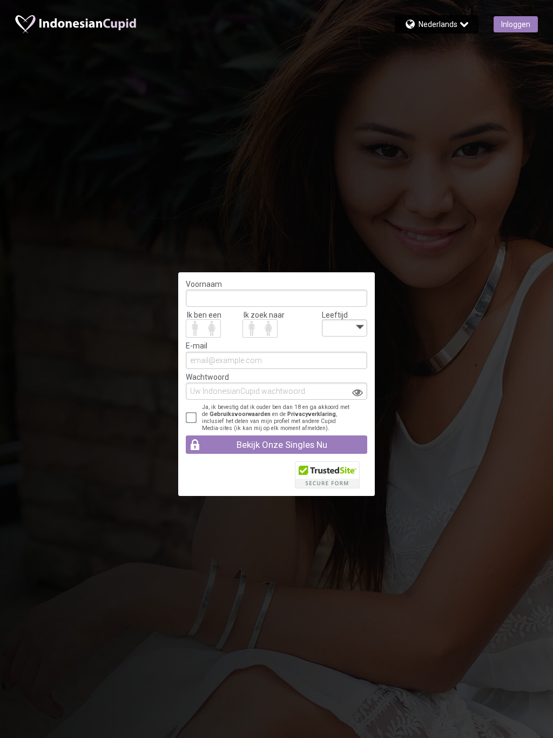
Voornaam (204, 284)
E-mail (196, 345)
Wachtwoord (207, 377)
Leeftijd (335, 315)
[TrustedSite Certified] (327, 474)
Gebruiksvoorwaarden (240, 414)
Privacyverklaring (311, 414)
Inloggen (515, 24)
